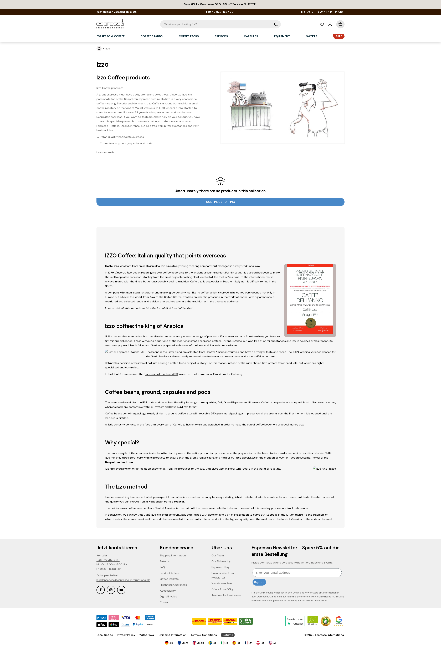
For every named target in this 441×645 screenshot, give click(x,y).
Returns (228, 635)
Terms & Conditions (204, 635)
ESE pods (148, 402)
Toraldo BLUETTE (244, 4)
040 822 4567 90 (108, 560)
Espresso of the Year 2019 (161, 374)
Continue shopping (220, 202)
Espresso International (330, 635)
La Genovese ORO (208, 4)
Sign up (259, 582)
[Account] (330, 24)
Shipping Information (173, 635)
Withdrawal (147, 635)
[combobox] (220, 24)
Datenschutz (264, 596)
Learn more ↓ (105, 152)
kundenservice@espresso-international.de (123, 580)
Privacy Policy (126, 635)
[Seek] (276, 24)
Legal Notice (104, 635)
